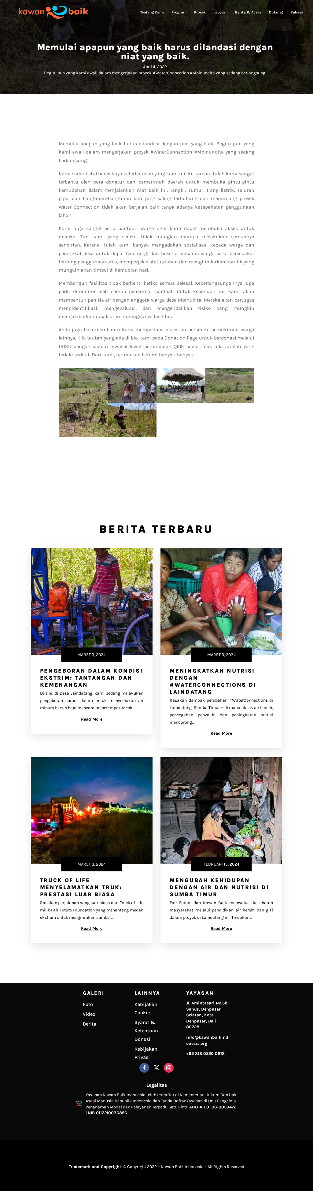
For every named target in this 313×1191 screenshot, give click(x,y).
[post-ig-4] (229, 401)
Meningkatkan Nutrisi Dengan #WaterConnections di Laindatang (213, 681)
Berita (89, 1024)
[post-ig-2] (132, 401)
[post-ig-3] (180, 401)
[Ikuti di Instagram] (169, 1068)
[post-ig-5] (83, 436)
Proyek (200, 12)
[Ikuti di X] (156, 1068)
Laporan (220, 12)
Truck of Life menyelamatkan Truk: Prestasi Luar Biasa (81, 887)
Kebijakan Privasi (145, 1053)
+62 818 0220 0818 (205, 1053)
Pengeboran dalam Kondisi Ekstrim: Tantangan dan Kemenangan (91, 677)
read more (91, 719)
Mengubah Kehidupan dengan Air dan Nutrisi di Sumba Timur (219, 887)
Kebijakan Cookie (145, 1008)
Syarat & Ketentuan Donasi (146, 1030)
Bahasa (296, 12)
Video (89, 1014)
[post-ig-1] (83, 401)
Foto (88, 1004)
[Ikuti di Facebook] (144, 1068)
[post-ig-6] (132, 436)
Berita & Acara (248, 12)
